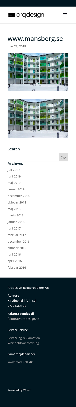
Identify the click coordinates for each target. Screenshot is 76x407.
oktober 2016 (17, 248)
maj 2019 (14, 183)
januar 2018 (16, 222)
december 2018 (19, 196)
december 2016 (19, 241)
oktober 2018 (17, 202)
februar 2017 (17, 235)
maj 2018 (14, 209)
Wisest (27, 390)
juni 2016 (14, 254)
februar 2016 (17, 267)
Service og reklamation (24, 338)
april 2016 (15, 261)
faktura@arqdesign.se (23, 319)
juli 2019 (14, 170)
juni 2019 (14, 176)
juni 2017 (14, 228)
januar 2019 (16, 189)
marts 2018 (15, 215)
